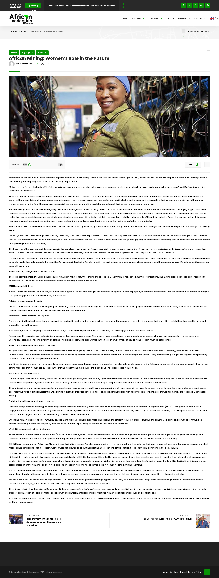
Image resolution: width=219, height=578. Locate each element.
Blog (23, 31)
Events (170, 18)
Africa (14, 52)
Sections (136, 18)
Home (124, 18)
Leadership (154, 18)
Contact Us (200, 18)
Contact (174, 572)
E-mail (183, 572)
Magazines (184, 18)
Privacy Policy (194, 572)
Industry (42, 52)
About (165, 572)
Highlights (27, 52)
